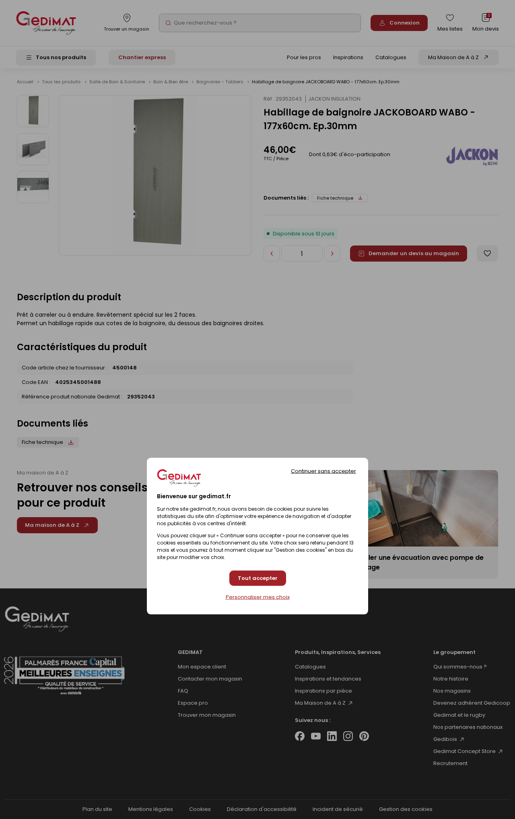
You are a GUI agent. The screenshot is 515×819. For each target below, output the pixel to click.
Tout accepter (258, 578)
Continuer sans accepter (323, 470)
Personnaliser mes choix (258, 597)
